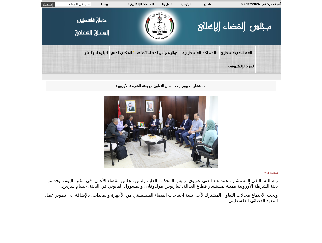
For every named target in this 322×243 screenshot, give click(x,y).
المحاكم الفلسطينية (199, 52)
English (205, 4)
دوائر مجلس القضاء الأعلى (157, 52)
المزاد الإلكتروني (241, 65)
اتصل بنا (167, 4)
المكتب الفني (121, 52)
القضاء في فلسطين (236, 52)
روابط (104, 4)
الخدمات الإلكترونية (141, 4)
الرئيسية (186, 4)
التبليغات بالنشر (96, 52)
